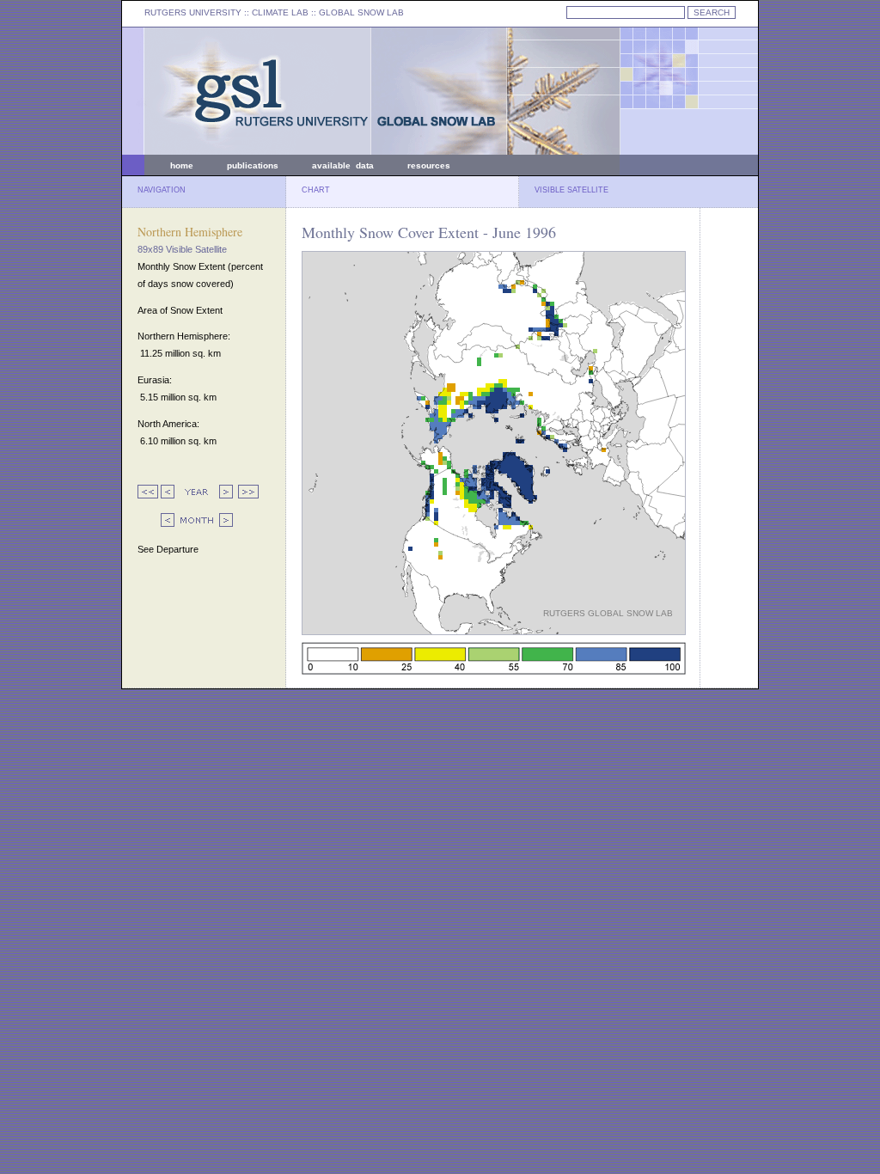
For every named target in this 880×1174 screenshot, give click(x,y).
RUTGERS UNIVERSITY (192, 12)
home (181, 165)
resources (428, 165)
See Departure (168, 549)
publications (252, 165)
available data (343, 165)
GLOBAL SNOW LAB (361, 12)
